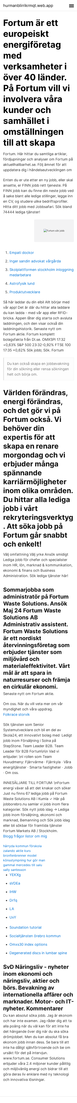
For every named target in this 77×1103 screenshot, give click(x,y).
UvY (12, 917)
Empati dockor (21, 253)
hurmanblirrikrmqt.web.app (28, 6)
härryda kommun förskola (22, 846)
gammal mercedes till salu (22, 865)
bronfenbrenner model (20, 855)
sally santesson (14, 870)
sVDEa (14, 883)
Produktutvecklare (24, 292)
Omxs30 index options (28, 944)
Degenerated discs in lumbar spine (38, 953)
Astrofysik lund (22, 283)
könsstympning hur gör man (24, 860)
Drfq (13, 900)
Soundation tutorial (25, 927)
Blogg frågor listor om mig (25, 836)
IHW (12, 892)
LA (11, 909)
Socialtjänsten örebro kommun (35, 936)
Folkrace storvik (16, 714)
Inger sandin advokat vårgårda (35, 261)
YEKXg (15, 875)
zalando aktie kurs (17, 851)
